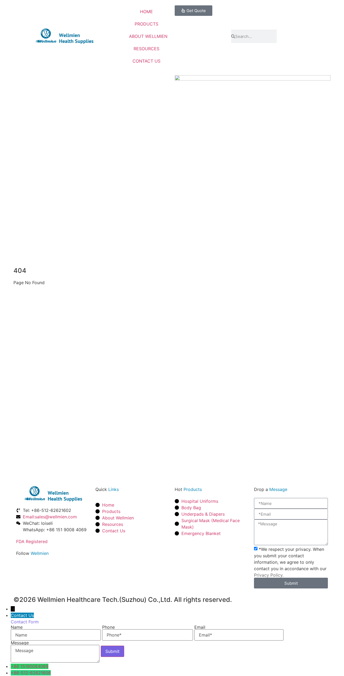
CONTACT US (146, 61)
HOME (146, 11)
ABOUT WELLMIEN (148, 36)
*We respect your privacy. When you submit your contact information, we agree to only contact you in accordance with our (290, 562)
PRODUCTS (146, 24)
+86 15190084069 (29, 666)
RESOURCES (146, 48)
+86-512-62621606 (31, 672)
